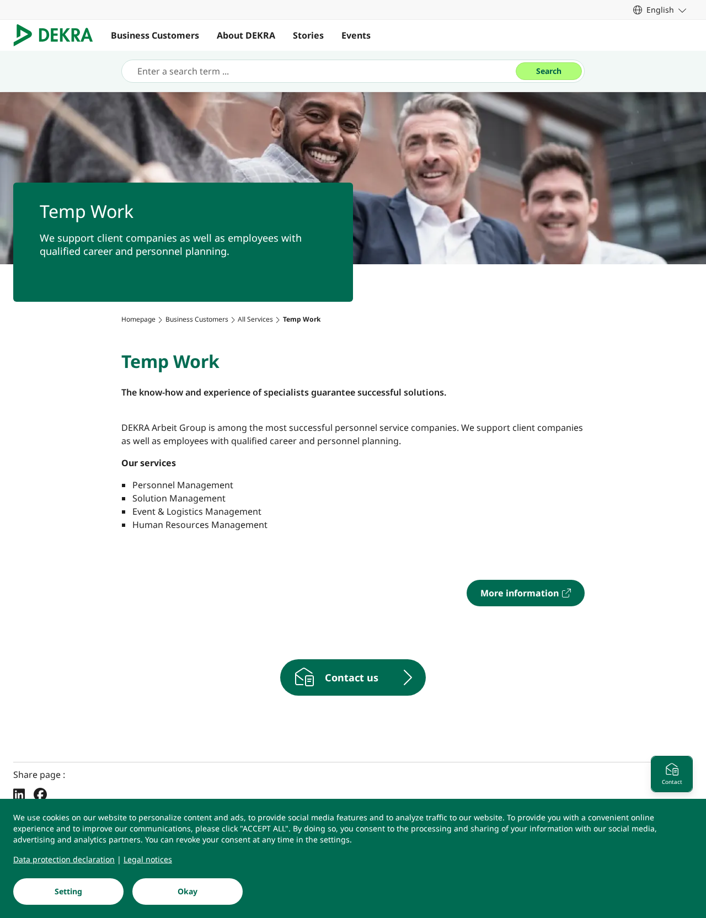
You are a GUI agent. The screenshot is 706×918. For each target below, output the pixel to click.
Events (356, 35)
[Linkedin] (19, 794)
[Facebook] (40, 794)
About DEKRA (246, 35)
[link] (660, 9)
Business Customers (155, 35)
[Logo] (57, 35)
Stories (308, 35)
